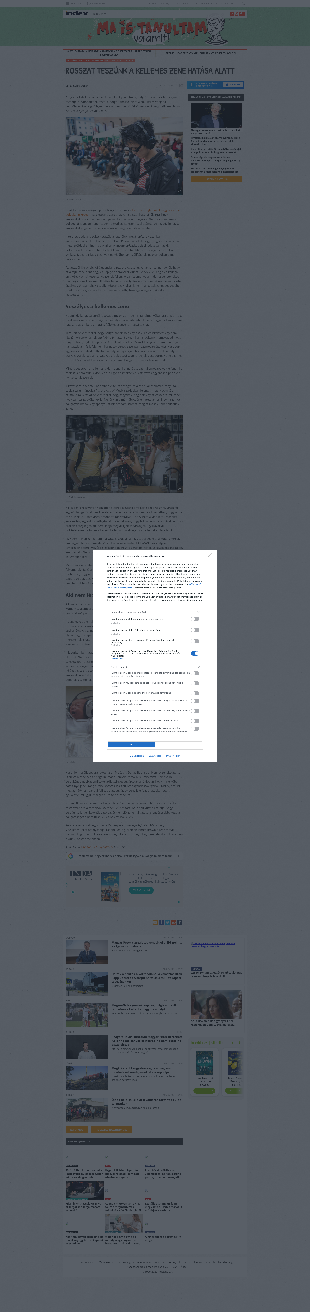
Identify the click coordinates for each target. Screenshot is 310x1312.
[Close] (211, 556)
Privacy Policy (173, 755)
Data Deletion (137, 755)
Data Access (155, 755)
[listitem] (155, 611)
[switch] (195, 619)
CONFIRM (132, 744)
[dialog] (155, 656)
